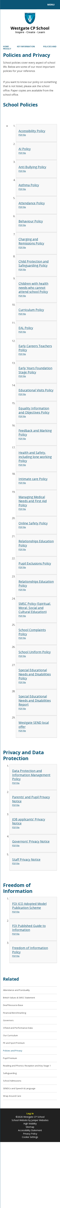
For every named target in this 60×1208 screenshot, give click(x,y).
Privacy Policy (30, 1133)
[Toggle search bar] (6, 4)
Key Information (26, 46)
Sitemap (30, 1126)
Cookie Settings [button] (30, 1137)
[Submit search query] (39, 4)
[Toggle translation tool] (14, 4)
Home (6, 46)
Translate (27, 5)
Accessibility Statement (30, 1130)
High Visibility (30, 1123)
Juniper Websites (39, 1120)
